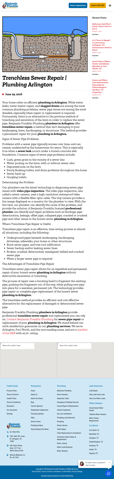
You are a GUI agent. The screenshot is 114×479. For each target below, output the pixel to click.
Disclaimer (57, 471)
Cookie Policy (66, 471)
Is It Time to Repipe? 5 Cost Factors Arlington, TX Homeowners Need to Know (102, 45)
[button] (78, 5)
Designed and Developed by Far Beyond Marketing (57, 476)
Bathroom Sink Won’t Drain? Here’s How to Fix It (101, 26)
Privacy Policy (36, 471)
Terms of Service (47, 471)
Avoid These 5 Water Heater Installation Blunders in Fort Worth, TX (101, 65)
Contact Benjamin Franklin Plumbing (30, 319)
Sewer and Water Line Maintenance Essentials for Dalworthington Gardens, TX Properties (100, 86)
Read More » (95, 34)
